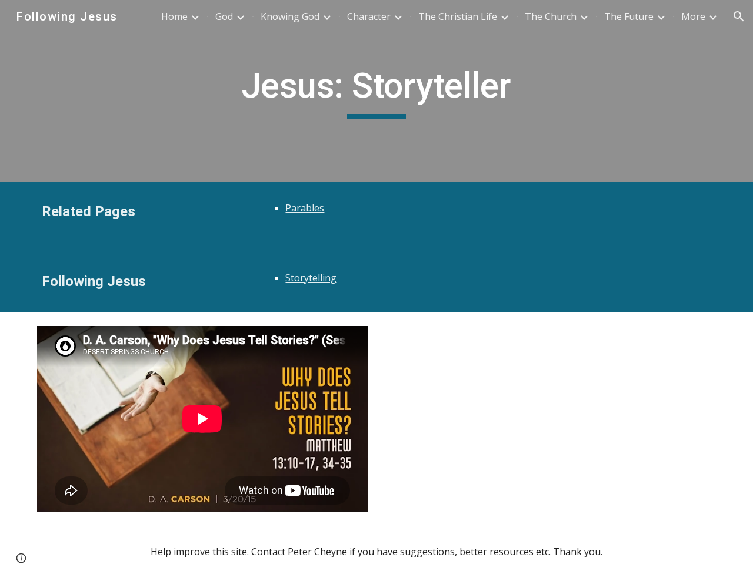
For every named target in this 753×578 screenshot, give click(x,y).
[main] (376, 91)
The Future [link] (629, 16)
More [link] (693, 16)
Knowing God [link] (290, 16)
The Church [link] (551, 16)
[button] (739, 16)
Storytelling (310, 277)
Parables (304, 207)
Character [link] (369, 16)
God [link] (224, 16)
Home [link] (174, 16)
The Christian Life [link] (457, 16)
